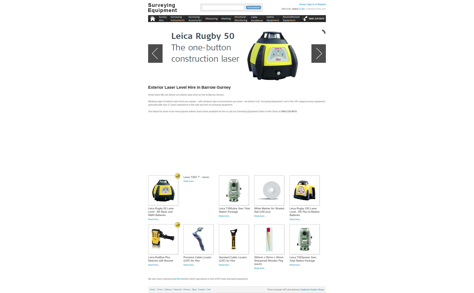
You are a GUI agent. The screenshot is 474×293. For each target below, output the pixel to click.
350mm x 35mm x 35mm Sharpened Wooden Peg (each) (268, 260)
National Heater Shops (312, 289)
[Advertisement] (237, 145)
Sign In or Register (316, 4)
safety (273, 18)
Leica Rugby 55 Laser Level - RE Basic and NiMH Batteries (161, 212)
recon (291, 18)
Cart (302, 9)
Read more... (154, 219)
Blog (194, 289)
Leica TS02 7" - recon (196, 177)
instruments (163, 18)
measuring (211, 18)
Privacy (186, 289)
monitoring (241, 18)
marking (226, 18)
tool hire (177, 279)
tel (313, 18)
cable (257, 18)
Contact (201, 289)
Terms (160, 289)
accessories (194, 18)
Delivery (168, 289)
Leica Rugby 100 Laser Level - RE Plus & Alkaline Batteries (305, 212)
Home (302, 4)
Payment (178, 289)
